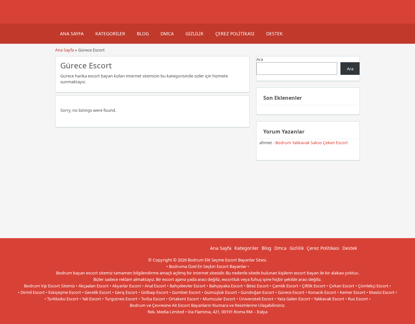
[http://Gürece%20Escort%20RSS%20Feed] (241, 65)
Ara (259, 59)
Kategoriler (110, 33)
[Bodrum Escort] (63, 20)
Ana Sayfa (72, 33)
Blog (143, 33)
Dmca (167, 33)
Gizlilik (194, 33)
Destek (274, 33)
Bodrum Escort (228, 318)
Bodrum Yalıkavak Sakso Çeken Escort (311, 142)
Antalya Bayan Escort (192, 318)
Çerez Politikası (235, 33)
